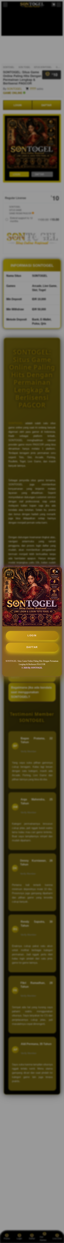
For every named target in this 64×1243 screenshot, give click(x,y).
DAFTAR (32, 647)
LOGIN (32, 635)
